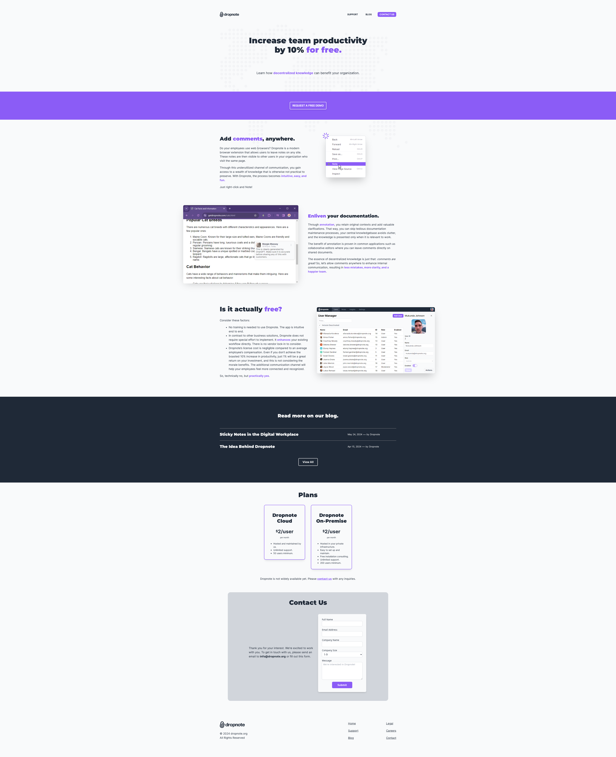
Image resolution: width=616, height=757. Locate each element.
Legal (389, 723)
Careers (391, 730)
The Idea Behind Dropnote (247, 447)
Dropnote (375, 434)
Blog (351, 738)
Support (353, 730)
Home (352, 723)
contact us (324, 578)
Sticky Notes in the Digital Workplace (259, 434)
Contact (391, 738)
